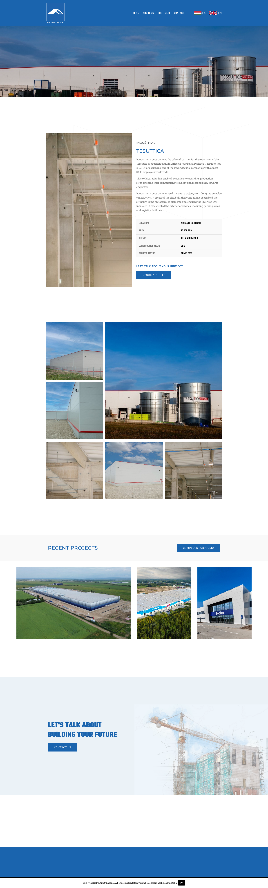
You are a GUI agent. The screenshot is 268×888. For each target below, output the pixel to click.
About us (148, 13)
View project (74, 633)
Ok (181, 882)
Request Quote (154, 275)
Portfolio (164, 13)
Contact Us (62, 747)
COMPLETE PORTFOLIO (198, 547)
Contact (179, 13)
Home (136, 13)
